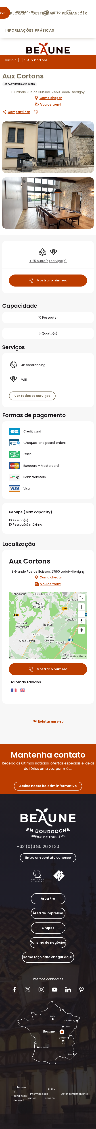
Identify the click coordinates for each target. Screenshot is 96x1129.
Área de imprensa (48, 913)
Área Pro (48, 898)
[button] (84, 12)
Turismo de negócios (48, 942)
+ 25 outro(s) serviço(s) (48, 261)
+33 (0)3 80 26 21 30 (38, 847)
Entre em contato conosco (48, 857)
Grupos (48, 928)
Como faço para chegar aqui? (48, 957)
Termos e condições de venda (20, 1093)
